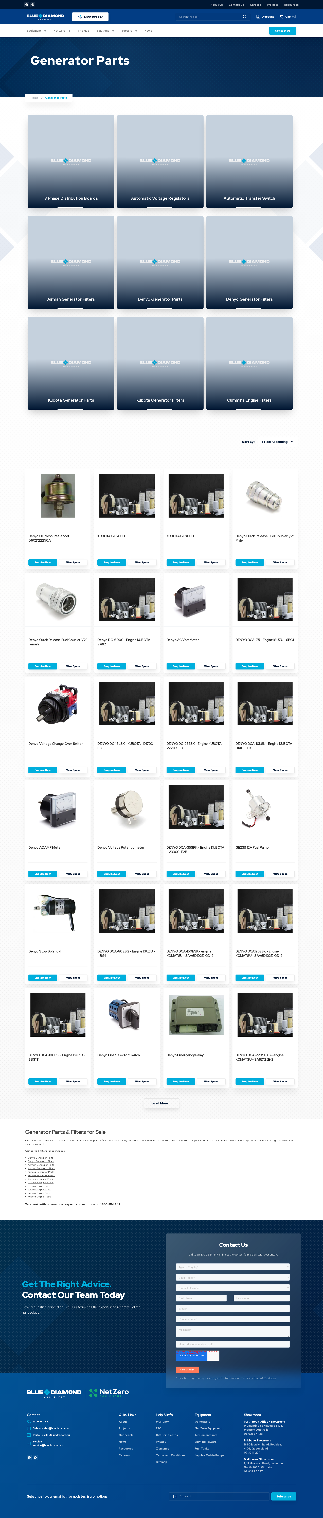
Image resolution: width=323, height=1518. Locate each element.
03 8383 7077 (253, 1471)
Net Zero (59, 30)
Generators (202, 1421)
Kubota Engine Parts (39, 1193)
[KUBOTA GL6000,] (126, 496)
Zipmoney (162, 1448)
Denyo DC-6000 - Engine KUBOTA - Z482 (124, 642)
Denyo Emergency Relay (185, 1055)
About (123, 1421)
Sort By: (248, 442)
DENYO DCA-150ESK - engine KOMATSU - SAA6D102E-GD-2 (190, 953)
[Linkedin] (32, 4)
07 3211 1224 (252, 1452)
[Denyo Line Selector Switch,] (126, 1015)
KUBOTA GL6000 (111, 536)
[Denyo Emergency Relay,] (196, 1015)
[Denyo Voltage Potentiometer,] (126, 807)
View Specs (73, 562)
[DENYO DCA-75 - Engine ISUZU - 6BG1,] (265, 600)
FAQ (158, 1428)
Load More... (161, 1103)
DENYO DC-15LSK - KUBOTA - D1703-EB (125, 746)
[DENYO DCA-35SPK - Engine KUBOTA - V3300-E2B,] (196, 807)
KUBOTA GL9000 (180, 536)
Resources (291, 4)
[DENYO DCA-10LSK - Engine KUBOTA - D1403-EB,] (265, 703)
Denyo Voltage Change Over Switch (55, 744)
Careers (255, 4)
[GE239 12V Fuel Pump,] (265, 807)
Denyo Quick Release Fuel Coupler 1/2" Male (265, 538)
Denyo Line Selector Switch (118, 1055)
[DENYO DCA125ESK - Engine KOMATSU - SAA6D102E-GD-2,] (265, 911)
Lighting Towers (206, 1441)
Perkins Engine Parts (39, 1186)
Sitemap (161, 1462)
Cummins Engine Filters (40, 1182)
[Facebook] (26, 4)
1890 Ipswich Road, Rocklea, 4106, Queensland (263, 1446)
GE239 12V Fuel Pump (252, 847)
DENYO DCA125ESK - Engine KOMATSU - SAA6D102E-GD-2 (259, 953)
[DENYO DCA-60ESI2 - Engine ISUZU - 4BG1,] (126, 911)
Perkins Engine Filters (39, 1189)
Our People (126, 1435)
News (148, 30)
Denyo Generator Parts (40, 1157)
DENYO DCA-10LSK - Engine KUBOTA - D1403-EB (265, 746)
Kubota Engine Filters (39, 1196)
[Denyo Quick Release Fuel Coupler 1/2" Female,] (58, 600)
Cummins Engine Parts (40, 1178)
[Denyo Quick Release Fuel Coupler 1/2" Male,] (265, 496)
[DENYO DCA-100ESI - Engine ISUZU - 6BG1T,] (58, 1015)
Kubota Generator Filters (41, 1175)
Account (268, 16)
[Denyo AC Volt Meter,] (196, 600)
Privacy (161, 1441)
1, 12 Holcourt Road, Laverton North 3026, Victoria (263, 1465)
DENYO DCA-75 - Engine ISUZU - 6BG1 (265, 640)
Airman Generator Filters (41, 1168)
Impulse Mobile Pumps (209, 1455)
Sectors (127, 30)
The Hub (83, 30)
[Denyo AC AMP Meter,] (58, 807)
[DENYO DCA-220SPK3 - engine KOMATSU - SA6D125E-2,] (265, 1015)
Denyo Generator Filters (41, 1161)
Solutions (103, 30)
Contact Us (236, 4)
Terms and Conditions (170, 1455)
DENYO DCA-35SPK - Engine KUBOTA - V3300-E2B (195, 849)
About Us (216, 4)
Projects (272, 4)
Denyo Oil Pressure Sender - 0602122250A (50, 538)
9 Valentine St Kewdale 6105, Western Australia (263, 1427)
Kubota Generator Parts (41, 1171)
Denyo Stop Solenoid (44, 951)
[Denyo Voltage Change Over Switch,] (58, 703)
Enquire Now (43, 562)
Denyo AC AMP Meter (45, 847)
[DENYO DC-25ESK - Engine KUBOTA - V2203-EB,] (196, 703)
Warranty (162, 1421)
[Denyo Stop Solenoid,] (58, 911)
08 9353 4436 (253, 1433)
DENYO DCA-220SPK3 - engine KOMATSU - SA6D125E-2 (260, 1057)
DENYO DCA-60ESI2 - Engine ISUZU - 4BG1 (126, 953)
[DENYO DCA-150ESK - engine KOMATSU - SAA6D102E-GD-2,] (196, 911)
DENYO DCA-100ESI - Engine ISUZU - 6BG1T (56, 1057)
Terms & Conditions (265, 1378)
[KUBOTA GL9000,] (196, 496)
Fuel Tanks (202, 1448)
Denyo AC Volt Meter (183, 640)
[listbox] (278, 442)
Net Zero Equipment (208, 1428)
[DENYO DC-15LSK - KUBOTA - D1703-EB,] (126, 703)
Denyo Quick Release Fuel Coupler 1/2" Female (57, 642)
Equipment (34, 30)
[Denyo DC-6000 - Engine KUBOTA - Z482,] (126, 600)
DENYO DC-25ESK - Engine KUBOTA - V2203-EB (195, 746)
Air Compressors (206, 1435)
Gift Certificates (167, 1435)
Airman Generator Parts (41, 1164)
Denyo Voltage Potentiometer (120, 847)
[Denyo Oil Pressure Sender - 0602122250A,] (58, 496)
